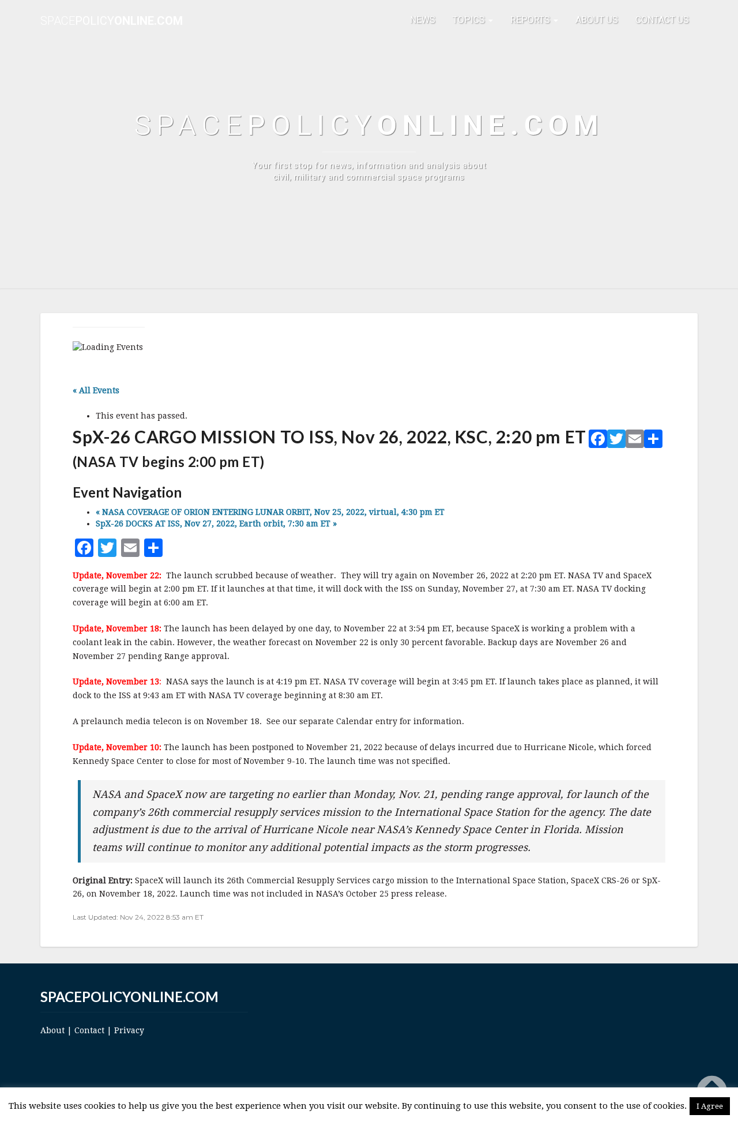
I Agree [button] (709, 1106)
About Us (596, 19)
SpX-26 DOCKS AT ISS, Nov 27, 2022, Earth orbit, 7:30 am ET (216, 523)
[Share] (653, 441)
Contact (89, 1030)
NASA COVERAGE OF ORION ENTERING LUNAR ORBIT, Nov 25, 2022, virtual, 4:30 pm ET (270, 512)
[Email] (635, 441)
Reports (531, 19)
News (422, 19)
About (52, 1030)
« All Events (96, 390)
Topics (470, 19)
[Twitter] (616, 441)
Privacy (129, 1030)
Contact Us (662, 19)
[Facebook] (598, 441)
